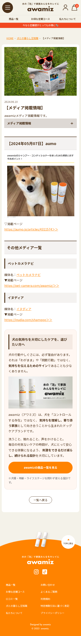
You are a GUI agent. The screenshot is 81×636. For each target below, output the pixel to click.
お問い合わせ (48, 584)
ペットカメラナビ (28, 275)
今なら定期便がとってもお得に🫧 (41, 25)
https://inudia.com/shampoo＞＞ (28, 320)
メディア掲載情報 (19, 123)
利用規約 (45, 598)
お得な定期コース (40, 19)
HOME (9, 38)
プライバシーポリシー (52, 613)
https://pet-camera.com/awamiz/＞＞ (31, 285)
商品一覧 (13, 19)
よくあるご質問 (49, 591)
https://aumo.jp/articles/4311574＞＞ (31, 229)
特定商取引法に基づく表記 (55, 605)
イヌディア (23, 309)
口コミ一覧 (12, 598)
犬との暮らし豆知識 (27, 38)
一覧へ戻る (40, 500)
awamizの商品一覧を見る (40, 467)
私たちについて (67, 19)
